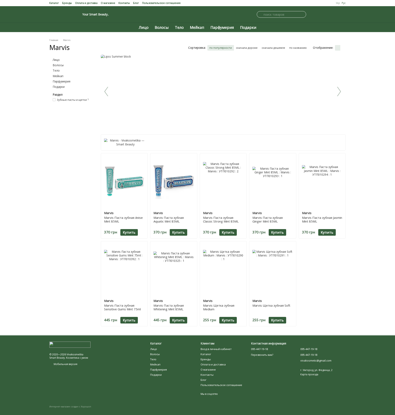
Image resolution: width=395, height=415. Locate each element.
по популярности (220, 48)
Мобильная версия (65, 364)
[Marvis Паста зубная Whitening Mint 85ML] (173, 270)
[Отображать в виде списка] (343, 48)
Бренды (67, 3)
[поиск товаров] (260, 14)
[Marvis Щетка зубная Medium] (223, 270)
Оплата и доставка (86, 3)
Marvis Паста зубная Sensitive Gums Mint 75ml (122, 307)
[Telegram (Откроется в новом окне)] (65, 14)
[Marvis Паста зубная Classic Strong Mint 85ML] (223, 182)
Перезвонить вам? (262, 355)
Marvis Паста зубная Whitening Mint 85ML (168, 307)
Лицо (144, 27)
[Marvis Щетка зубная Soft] (272, 270)
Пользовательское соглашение (161, 3)
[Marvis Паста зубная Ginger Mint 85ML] (272, 182)
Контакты (124, 3)
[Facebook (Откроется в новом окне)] (56, 14)
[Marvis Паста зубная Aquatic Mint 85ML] (173, 182)
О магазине (108, 3)
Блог (136, 3)
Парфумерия (222, 27)
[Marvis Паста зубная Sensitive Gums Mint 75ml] (124, 270)
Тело (179, 27)
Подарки (248, 27)
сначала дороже (247, 48)
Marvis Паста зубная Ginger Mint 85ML (267, 219)
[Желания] (343, 14)
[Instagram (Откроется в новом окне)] (51, 14)
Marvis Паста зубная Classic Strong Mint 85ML (221, 219)
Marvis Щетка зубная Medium (218, 307)
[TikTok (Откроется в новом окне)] (70, 14)
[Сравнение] (333, 14)
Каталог (54, 3)
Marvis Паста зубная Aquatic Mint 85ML (168, 219)
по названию (298, 48)
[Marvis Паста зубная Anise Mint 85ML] (124, 182)
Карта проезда (309, 374)
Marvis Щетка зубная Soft (271, 305)
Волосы (162, 27)
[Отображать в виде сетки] (337, 48)
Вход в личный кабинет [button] (216, 349)
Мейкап (197, 27)
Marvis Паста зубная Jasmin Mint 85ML (322, 219)
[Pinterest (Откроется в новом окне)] (61, 14)
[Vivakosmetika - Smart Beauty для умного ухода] (70, 344)
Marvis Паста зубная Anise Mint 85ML (123, 219)
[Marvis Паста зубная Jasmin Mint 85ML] (322, 182)
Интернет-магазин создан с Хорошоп (70, 406)
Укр (338, 3)
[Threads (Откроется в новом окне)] (75, 14)
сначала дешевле (273, 48)
